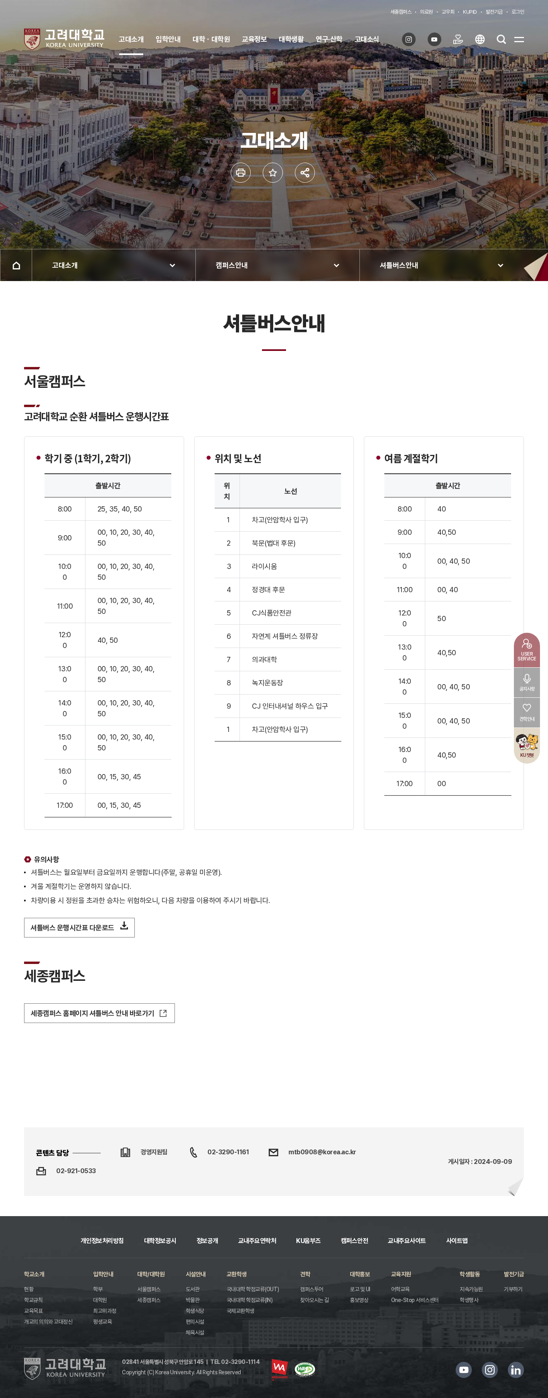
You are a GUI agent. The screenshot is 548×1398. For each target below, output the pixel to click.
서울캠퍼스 (148, 1289)
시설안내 (196, 1274)
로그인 (517, 12)
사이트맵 (457, 1241)
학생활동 (470, 1274)
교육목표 (33, 1311)
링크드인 (516, 1370)
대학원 (100, 1300)
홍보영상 (359, 1300)
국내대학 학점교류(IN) (250, 1300)
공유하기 (305, 173)
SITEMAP (519, 39)
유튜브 (464, 1370)
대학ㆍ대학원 (211, 39)
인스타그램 (490, 1370)
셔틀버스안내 (399, 265)
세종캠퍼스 (401, 12)
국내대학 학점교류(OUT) (253, 1289)
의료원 (426, 12)
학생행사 (469, 1300)
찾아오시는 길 (314, 1300)
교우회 (448, 12)
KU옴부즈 (308, 1241)
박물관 (193, 1300)
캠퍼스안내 (232, 265)
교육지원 (401, 1274)
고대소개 (131, 39)
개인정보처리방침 (102, 1241)
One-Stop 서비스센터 (415, 1300)
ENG (480, 39)
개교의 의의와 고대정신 (48, 1322)
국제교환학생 (240, 1311)
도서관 (193, 1289)
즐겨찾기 (273, 173)
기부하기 (513, 1289)
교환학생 (237, 1274)
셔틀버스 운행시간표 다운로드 (72, 927)
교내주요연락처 (257, 1241)
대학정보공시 (160, 1241)
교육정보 (254, 39)
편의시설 (195, 1322)
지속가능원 (471, 1289)
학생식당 (195, 1311)
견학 (305, 1274)
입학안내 (168, 39)
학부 (97, 1289)
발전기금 (494, 12)
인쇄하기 (241, 173)
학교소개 (34, 1274)
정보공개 (207, 1241)
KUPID (470, 12)
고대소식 (367, 39)
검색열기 (501, 39)
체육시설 (195, 1332)
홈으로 (16, 265)
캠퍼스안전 (354, 1241)
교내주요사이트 (407, 1241)
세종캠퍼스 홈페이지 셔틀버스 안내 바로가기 (92, 1013)
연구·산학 (329, 39)
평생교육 (102, 1322)
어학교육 (400, 1289)
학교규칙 (33, 1300)
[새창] (411, 39)
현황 (28, 1289)
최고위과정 (104, 1311)
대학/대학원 (150, 1274)
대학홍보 (360, 1274)
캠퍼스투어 (311, 1289)
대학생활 (291, 39)
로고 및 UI (360, 1289)
